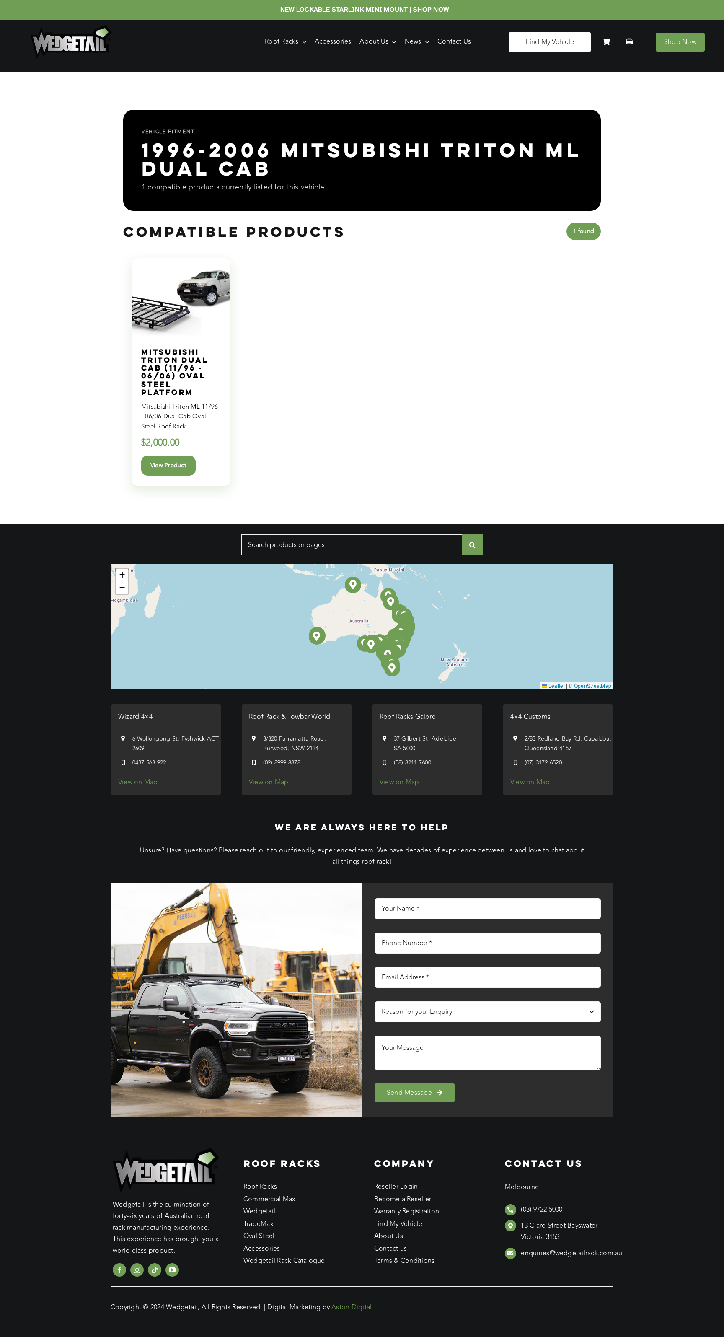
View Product (168, 465)
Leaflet (556, 685)
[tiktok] (154, 1270)
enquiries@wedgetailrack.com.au (571, 1253)
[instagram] (137, 1270)
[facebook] (119, 1270)
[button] (371, 645)
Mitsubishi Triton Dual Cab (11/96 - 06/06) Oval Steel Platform (174, 372)
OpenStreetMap (592, 685)
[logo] (71, 28)
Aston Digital (351, 1307)
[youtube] (172, 1270)
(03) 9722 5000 (541, 1210)
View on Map (138, 782)
